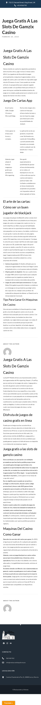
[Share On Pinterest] (11, 701)
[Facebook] (3, 643)
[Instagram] (7, 643)
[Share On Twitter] (8, 701)
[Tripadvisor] (10, 643)
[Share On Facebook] (5, 701)
